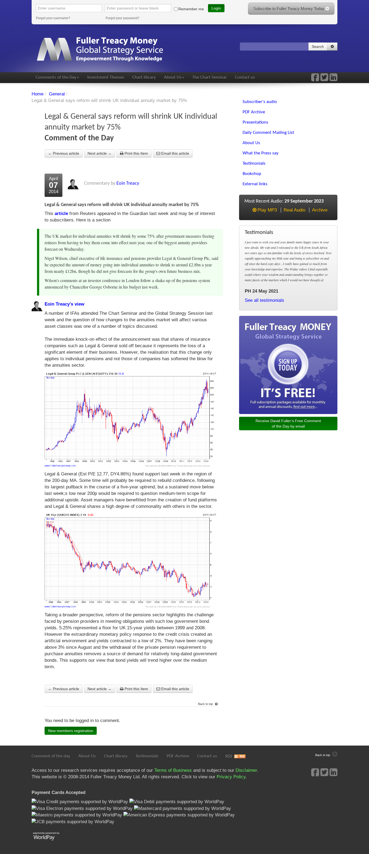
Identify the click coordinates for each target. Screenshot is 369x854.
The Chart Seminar (209, 77)
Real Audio (294, 210)
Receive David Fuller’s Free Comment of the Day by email (288, 423)
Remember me (191, 9)
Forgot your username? (53, 18)
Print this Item (135, 153)
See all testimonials (264, 300)
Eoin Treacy (127, 183)
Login (216, 8)
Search (318, 46)
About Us (173, 77)
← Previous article (63, 153)
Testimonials (147, 756)
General (57, 94)
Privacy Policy (231, 776)
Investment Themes (105, 77)
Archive (319, 210)
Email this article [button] (174, 153)
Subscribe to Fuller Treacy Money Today (289, 8)
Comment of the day (51, 756)
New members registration (70, 731)
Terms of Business (173, 770)
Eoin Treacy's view (64, 304)
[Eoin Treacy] (333, 79)
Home (37, 94)
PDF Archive (178, 756)
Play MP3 (267, 210)
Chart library (144, 77)
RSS (228, 756)
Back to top (206, 704)
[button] (332, 46)
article (61, 213)
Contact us (245, 77)
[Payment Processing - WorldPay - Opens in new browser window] (50, 835)
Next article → (100, 153)
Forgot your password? (122, 18)
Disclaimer (246, 770)
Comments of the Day (56, 77)
